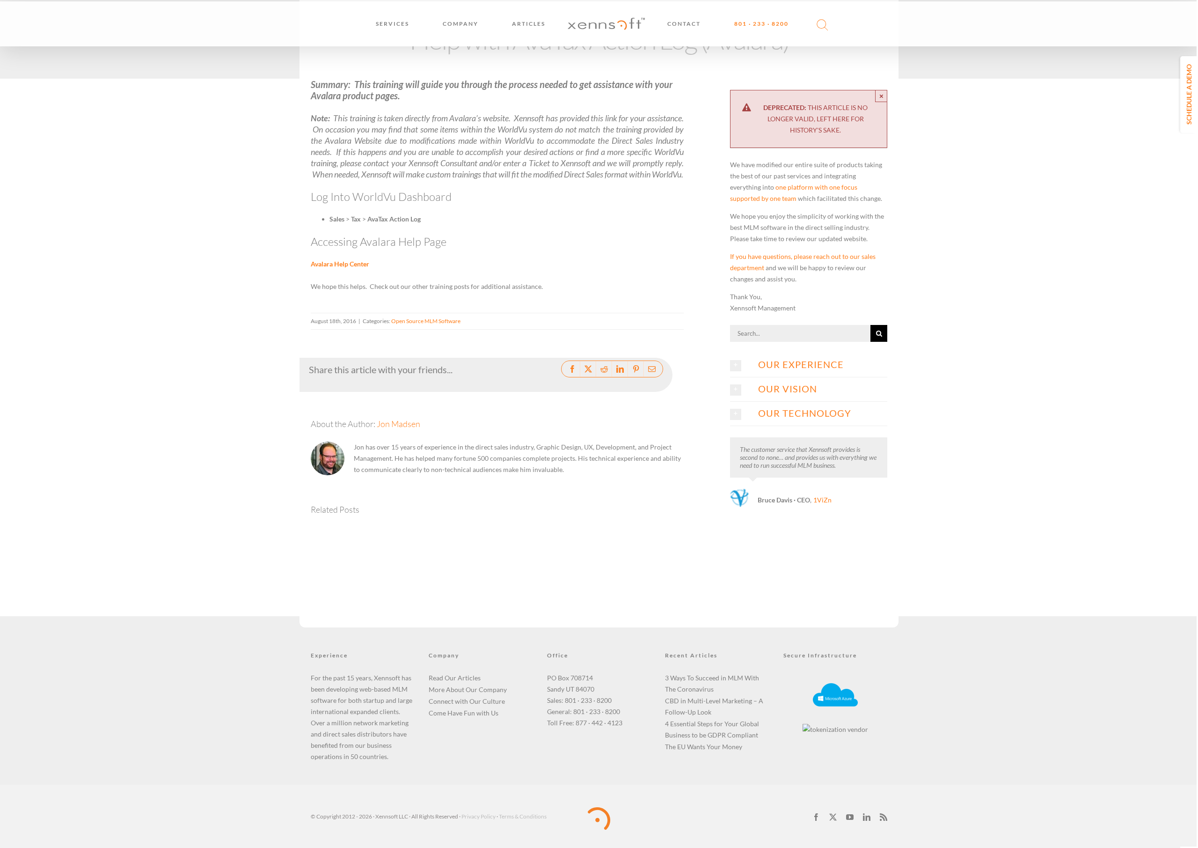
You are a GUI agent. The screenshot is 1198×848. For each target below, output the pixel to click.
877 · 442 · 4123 (599, 723)
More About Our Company (468, 689)
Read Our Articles (455, 678)
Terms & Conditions (523, 816)
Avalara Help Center (340, 264)
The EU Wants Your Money (703, 747)
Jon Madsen (398, 424)
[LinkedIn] (620, 369)
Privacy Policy (478, 816)
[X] (588, 369)
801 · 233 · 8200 (588, 700)
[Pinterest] (636, 369)
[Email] (652, 369)
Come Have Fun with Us (463, 713)
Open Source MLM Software (425, 320)
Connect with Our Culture (467, 701)
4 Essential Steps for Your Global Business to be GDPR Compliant (712, 729)
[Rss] (883, 817)
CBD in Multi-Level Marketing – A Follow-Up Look (714, 706)
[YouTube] (850, 817)
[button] (816, 23)
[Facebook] (572, 369)
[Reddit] (604, 369)
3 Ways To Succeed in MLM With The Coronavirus (712, 683)
